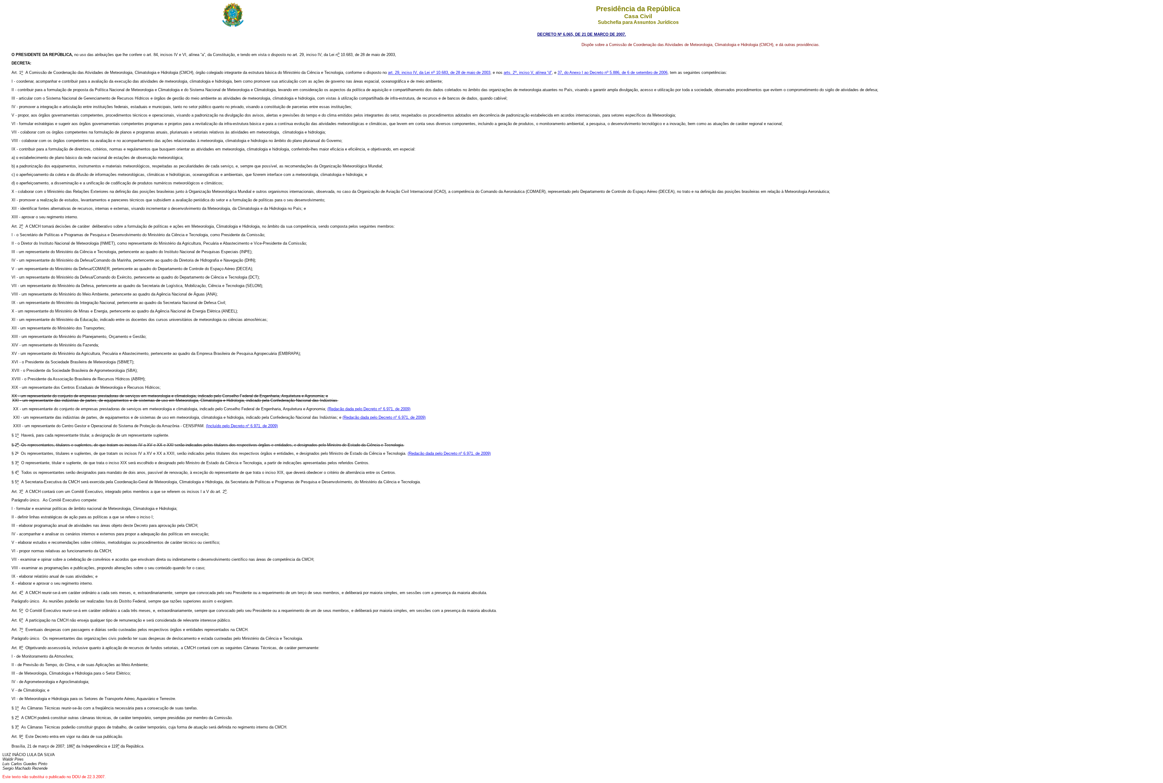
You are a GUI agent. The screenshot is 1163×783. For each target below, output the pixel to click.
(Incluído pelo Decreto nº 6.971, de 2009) (242, 426)
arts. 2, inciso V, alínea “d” (528, 73)
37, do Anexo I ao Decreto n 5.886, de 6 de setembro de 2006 (613, 73)
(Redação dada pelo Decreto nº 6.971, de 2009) (368, 409)
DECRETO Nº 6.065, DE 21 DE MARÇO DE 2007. (581, 34)
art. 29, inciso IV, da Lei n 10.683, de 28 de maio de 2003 (439, 73)
